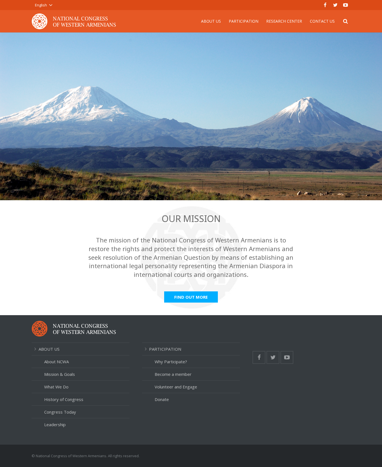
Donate (162, 399)
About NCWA (56, 361)
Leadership (55, 424)
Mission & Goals (59, 374)
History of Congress (63, 399)
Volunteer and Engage (176, 387)
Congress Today (60, 412)
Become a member (173, 374)
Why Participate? (171, 361)
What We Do (56, 387)
